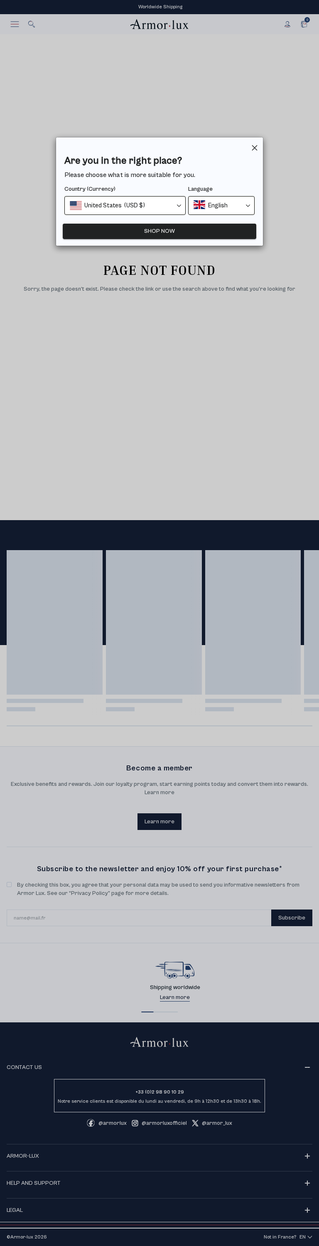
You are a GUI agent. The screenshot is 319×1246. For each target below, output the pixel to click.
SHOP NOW (159, 231)
